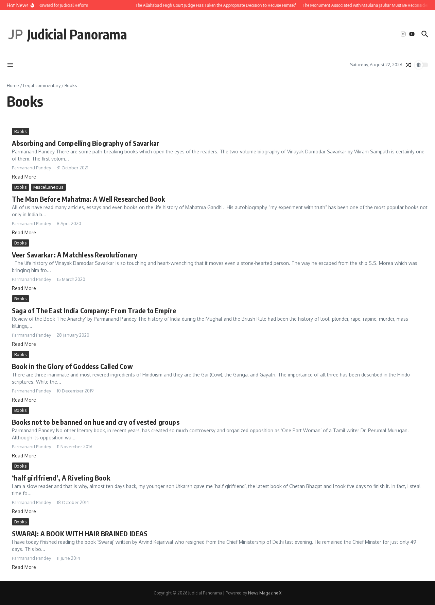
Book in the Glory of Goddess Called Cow (72, 366)
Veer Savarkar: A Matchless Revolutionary (74, 254)
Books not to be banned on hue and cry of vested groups (95, 422)
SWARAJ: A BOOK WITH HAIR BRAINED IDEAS (80, 533)
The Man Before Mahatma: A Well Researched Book (88, 199)
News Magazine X (264, 592)
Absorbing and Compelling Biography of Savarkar (85, 143)
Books (20, 131)
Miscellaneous (48, 187)
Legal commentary (41, 85)
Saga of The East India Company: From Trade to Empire (94, 310)
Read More (24, 177)
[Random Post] (408, 65)
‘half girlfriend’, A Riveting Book (61, 477)
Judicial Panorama (77, 34)
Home (13, 85)
